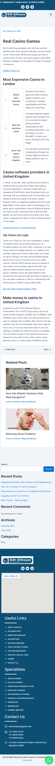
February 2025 (7, 526)
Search (4, 464)
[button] (49, 760)
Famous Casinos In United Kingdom (19, 227)
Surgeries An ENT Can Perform (15, 496)
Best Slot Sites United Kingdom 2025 (20, 289)
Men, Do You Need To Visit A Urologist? (19, 487)
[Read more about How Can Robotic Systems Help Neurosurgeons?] (27, 379)
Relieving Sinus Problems (21, 433)
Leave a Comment (13, 402)
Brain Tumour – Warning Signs (14, 500)
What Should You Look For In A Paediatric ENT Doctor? (26, 491)
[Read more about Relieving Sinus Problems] (27, 419)
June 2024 (6, 530)
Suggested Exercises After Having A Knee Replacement (26, 482)
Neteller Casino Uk (11, 70)
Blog (3, 542)
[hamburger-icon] (51, 14)
